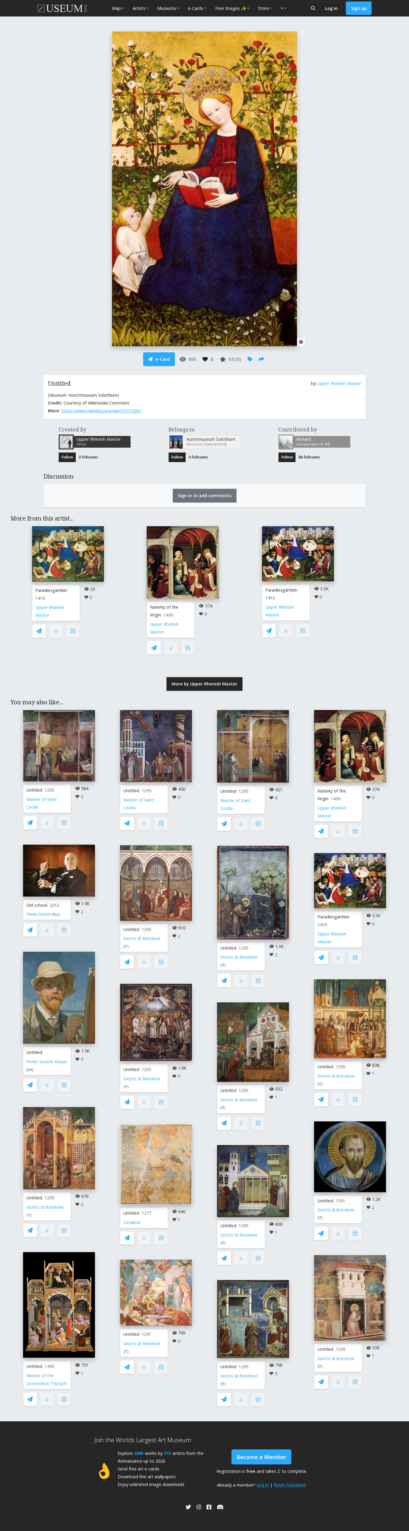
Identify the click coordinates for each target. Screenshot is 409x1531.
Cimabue (132, 1222)
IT (29, 1215)
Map (116, 8)
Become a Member (261, 1457)
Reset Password (290, 1485)
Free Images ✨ (230, 8)
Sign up (358, 8)
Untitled (34, 790)
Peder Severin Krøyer (46, 1061)
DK (30, 1069)
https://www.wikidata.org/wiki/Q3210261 (101, 410)
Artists (139, 8)
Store (263, 8)
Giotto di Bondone (44, 1207)
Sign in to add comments (204, 495)
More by (204, 684)
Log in (331, 8)
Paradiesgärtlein (51, 590)
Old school (36, 905)
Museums (166, 8)
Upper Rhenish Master (339, 383)
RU (55, 914)
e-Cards (195, 8)
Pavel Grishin (38, 914)
